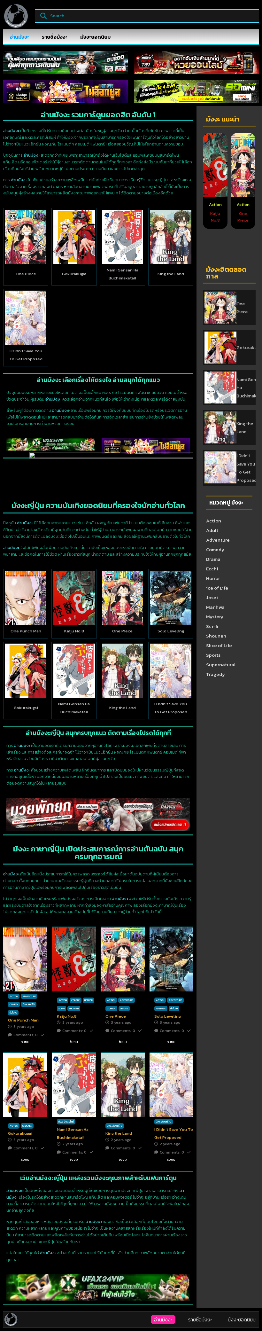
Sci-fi (212, 626)
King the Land (171, 274)
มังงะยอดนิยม (95, 37)
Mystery (214, 616)
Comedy (215, 549)
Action (215, 204)
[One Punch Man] (25, 598)
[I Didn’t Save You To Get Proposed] (25, 318)
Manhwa (215, 607)
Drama (213, 559)
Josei (212, 597)
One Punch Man (26, 631)
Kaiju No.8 (74, 631)
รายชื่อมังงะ (54, 37)
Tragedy (215, 674)
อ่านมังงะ (19, 37)
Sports (213, 655)
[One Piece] (25, 237)
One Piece (26, 274)
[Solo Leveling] (170, 598)
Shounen (216, 635)
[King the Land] (170, 237)
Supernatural (220, 664)
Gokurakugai (74, 274)
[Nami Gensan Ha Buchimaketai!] (122, 237)
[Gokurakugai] (74, 237)
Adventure (218, 540)
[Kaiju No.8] (74, 598)
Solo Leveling (171, 631)
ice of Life (217, 587)
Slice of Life (219, 645)
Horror (213, 578)
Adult (212, 530)
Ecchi (212, 568)
